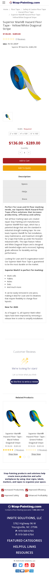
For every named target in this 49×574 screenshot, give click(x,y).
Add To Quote (24, 168)
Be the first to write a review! (24, 381)
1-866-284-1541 (38, 510)
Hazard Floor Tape (26, 12)
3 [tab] (29, 457)
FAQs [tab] (24, 191)
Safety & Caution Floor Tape (34, 9)
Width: (24, 129)
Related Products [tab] (24, 397)
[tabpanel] (13, 430)
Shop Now (13, 454)
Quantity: (24, 148)
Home (5, 9)
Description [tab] (24, 176)
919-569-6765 (26, 530)
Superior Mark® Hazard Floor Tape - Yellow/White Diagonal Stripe (26, 16)
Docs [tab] (24, 199)
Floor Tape (15, 9)
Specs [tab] (24, 184)
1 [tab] (20, 457)
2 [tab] (24, 457)
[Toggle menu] (3, 3)
